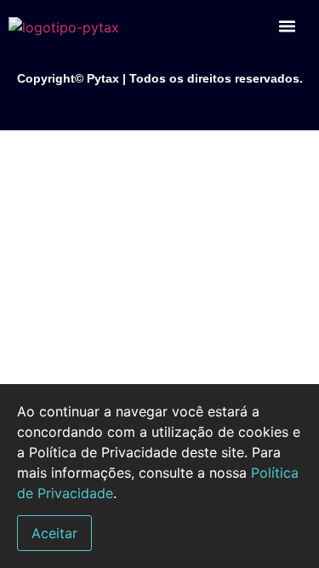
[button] (287, 26)
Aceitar (54, 533)
